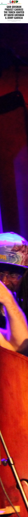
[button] (2, 3)
